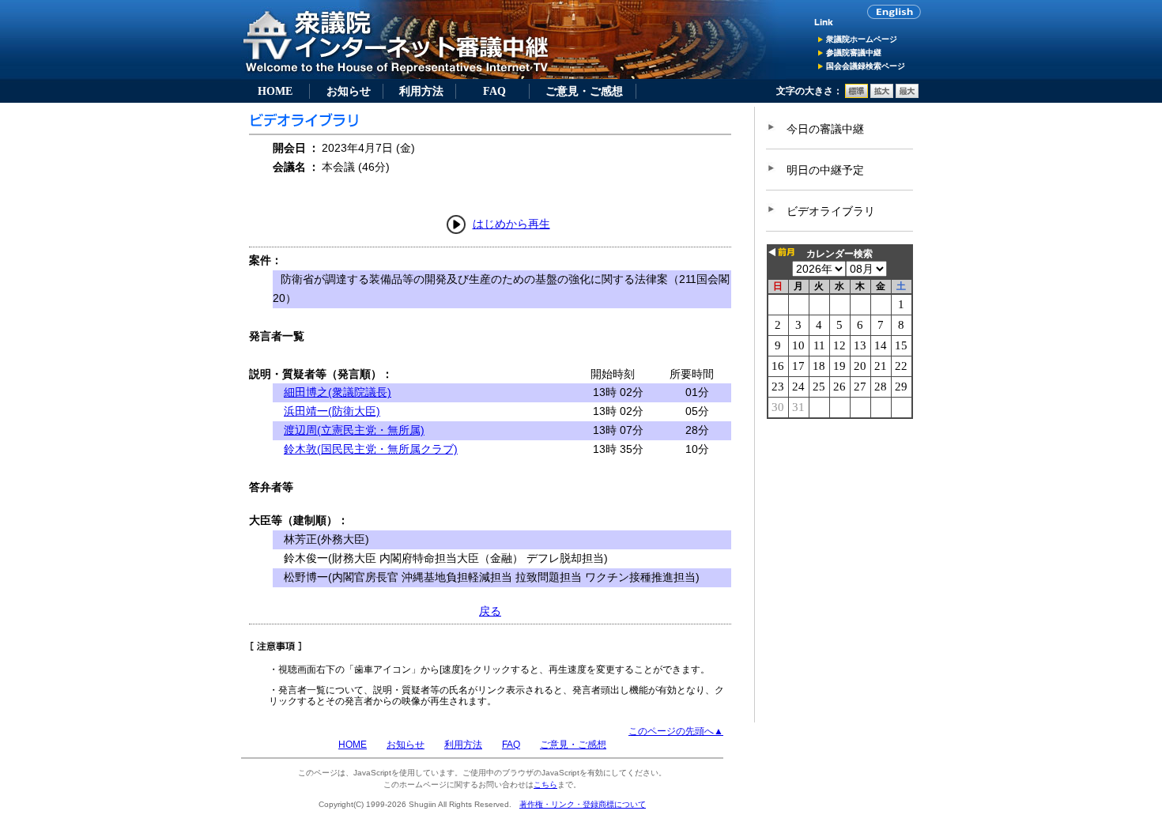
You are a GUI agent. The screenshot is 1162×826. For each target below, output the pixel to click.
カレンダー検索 (839, 253)
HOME (275, 91)
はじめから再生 (511, 223)
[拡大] (881, 94)
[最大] (907, 94)
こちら (545, 784)
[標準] (856, 94)
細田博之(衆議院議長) (337, 392)
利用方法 (421, 91)
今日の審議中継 (825, 129)
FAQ (494, 91)
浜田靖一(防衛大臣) (332, 411)
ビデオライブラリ (831, 211)
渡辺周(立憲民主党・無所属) (354, 430)
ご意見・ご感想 (584, 91)
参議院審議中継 (853, 52)
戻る (490, 611)
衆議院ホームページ (861, 39)
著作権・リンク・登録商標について (582, 804)
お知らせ (348, 91)
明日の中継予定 (825, 170)
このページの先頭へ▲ (675, 731)
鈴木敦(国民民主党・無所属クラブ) (371, 449)
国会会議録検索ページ (865, 66)
